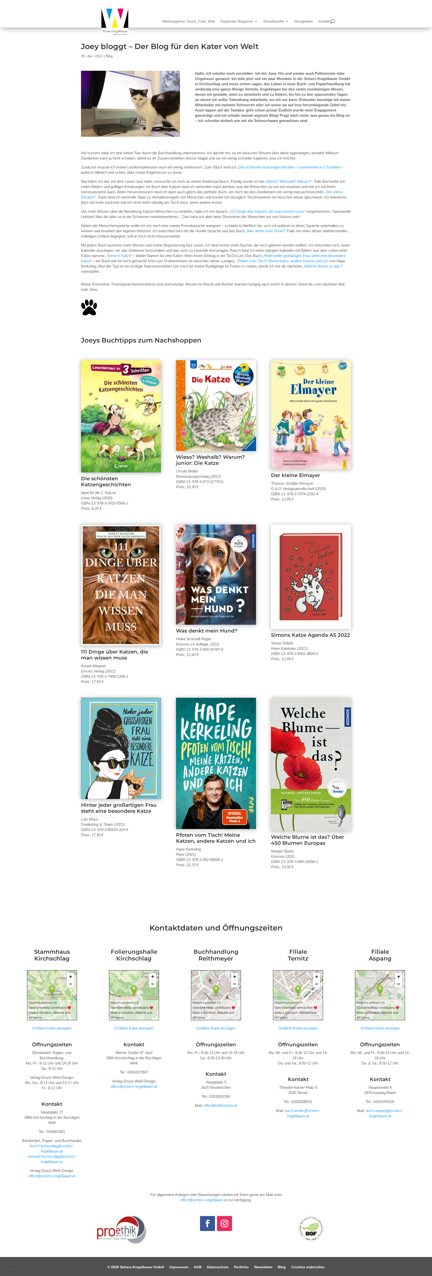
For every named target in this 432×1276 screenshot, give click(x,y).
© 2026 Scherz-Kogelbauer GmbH (136, 1267)
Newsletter (263, 1267)
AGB (198, 1267)
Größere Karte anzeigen (52, 1028)
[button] (11, 1265)
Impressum (179, 1267)
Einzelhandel (274, 21)
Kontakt (324, 21)
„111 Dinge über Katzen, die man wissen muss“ (267, 211)
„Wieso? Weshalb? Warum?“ (288, 181)
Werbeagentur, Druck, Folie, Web (188, 21)
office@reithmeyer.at (220, 1105)
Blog (109, 56)
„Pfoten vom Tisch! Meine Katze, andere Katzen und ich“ (282, 261)
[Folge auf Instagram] (224, 1223)
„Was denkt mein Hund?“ (266, 231)
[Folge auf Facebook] (207, 1223)
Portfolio (241, 1267)
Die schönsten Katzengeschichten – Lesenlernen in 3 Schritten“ (290, 167)
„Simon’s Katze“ (119, 256)
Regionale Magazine (236, 21)
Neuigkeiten (303, 21)
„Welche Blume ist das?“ (323, 266)
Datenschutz (217, 1267)
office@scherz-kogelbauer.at (51, 1176)
